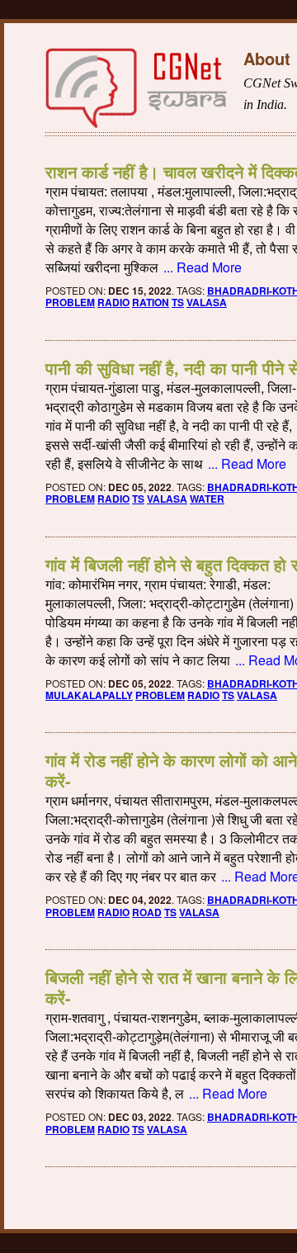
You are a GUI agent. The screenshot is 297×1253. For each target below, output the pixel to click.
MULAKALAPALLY (89, 695)
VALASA (206, 302)
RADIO (113, 302)
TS (178, 302)
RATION (150, 302)
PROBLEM (70, 302)
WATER (207, 498)
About (266, 58)
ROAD (147, 912)
